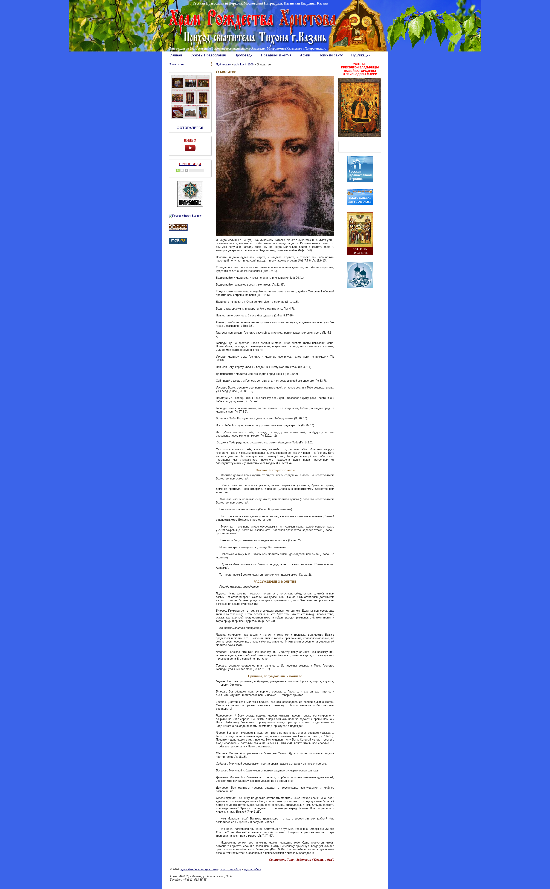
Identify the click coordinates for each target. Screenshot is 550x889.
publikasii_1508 (244, 64)
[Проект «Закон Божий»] (185, 215)
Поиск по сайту (331, 55)
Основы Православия (208, 55)
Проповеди (243, 55)
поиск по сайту (230, 869)
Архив (305, 55)
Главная (175, 55)
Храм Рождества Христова (199, 869)
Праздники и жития (276, 55)
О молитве (176, 64)
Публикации (360, 55)
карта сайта (252, 869)
